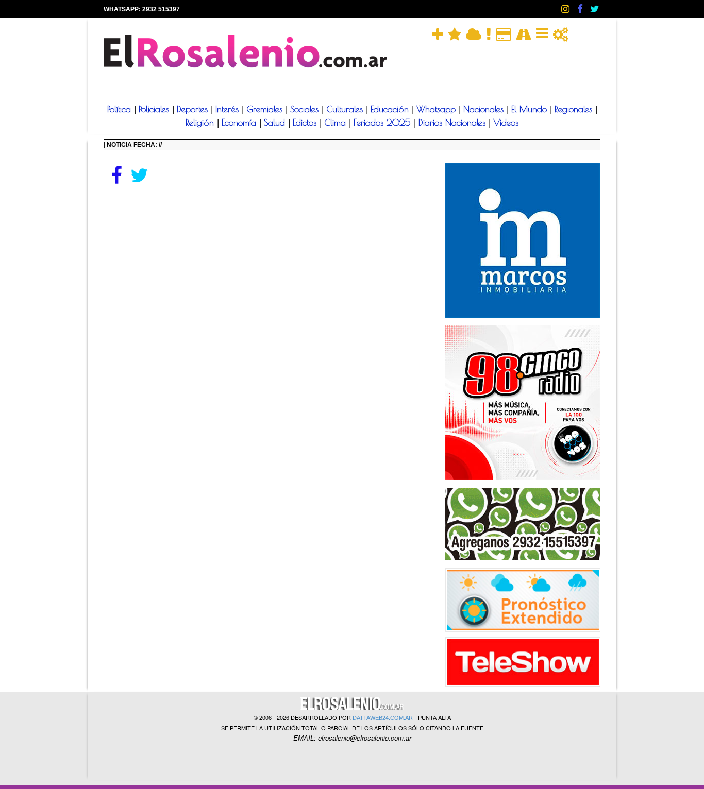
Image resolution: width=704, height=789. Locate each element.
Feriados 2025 (384, 122)
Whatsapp (437, 109)
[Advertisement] (267, 264)
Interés (228, 109)
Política (120, 109)
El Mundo (530, 109)
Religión (201, 122)
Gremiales (266, 109)
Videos (505, 122)
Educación (391, 109)
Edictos (306, 122)
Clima (336, 122)
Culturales (346, 109)
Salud (276, 122)
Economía (240, 122)
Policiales (155, 109)
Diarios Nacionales (453, 122)
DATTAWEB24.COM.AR (383, 718)
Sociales (306, 109)
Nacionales (485, 109)
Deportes (194, 109)
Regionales (575, 109)
